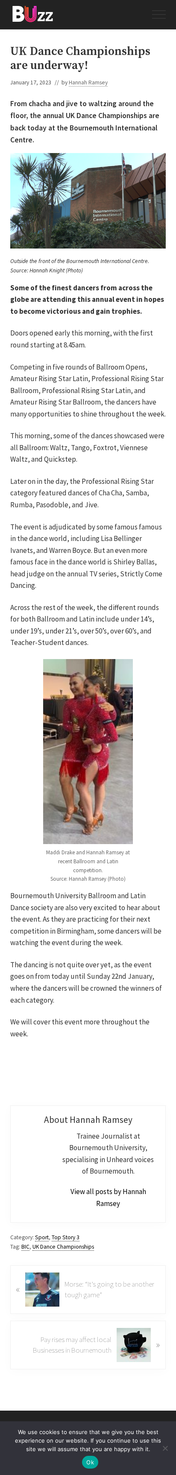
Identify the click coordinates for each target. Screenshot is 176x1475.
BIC (25, 1246)
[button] (159, 14)
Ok (90, 1462)
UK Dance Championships (63, 1246)
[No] (165, 1448)
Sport (42, 1237)
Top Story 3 (65, 1237)
